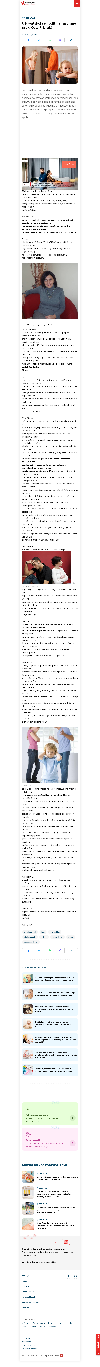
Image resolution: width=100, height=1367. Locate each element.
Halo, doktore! (28, 1297)
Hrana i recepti (28, 1292)
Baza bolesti (27, 1308)
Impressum (26, 1342)
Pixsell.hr (41, 1327)
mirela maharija (30, 937)
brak (43, 932)
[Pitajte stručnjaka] (98, 1344)
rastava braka (57, 937)
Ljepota (25, 1286)
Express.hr (51, 1327)
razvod (70, 937)
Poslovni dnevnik (39, 1323)
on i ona (44, 937)
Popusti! (32, 1327)
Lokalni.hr (59, 1323)
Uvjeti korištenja (28, 1345)
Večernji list (26, 1323)
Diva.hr (51, 1323)
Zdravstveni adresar (31, 1302)
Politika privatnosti (29, 1349)
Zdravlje (25, 1275)
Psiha (24, 1281)
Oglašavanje (27, 1338)
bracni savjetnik (30, 932)
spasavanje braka (31, 942)
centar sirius (55, 932)
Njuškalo (68, 1323)
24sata (25, 1327)
